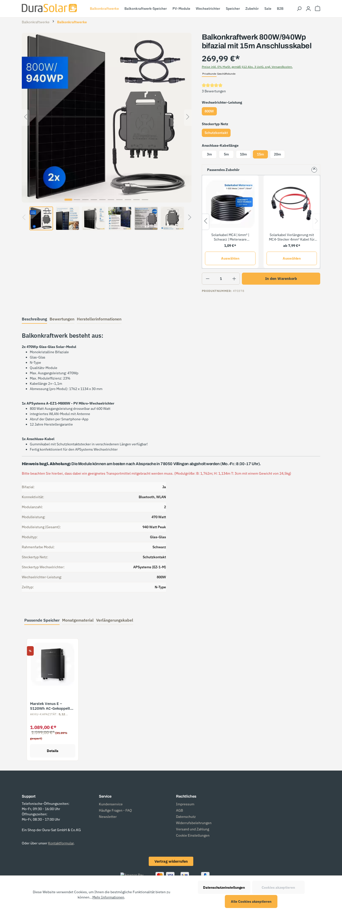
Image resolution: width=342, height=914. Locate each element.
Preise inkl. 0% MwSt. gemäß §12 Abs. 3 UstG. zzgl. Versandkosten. (247, 67)
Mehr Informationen (108, 897)
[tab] (34, 319)
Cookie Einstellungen (193, 835)
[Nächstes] (188, 117)
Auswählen (230, 258)
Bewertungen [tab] (62, 318)
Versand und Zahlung (192, 829)
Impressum (185, 804)
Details (52, 751)
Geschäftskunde (226, 73)
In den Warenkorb (281, 278)
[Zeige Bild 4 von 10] (94, 199)
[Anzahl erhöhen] (234, 278)
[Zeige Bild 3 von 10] (85, 199)
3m (209, 154)
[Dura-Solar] (49, 8)
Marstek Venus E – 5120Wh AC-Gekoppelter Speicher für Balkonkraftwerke (52, 706)
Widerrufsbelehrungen (194, 823)
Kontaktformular (61, 843)
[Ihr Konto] (308, 9)
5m (226, 154)
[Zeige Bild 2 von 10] (77, 199)
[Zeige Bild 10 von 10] (145, 199)
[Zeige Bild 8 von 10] (128, 199)
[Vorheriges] (25, 117)
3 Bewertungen (214, 91)
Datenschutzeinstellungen (224, 887)
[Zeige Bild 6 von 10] (111, 199)
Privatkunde (209, 73)
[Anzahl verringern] (207, 278)
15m (260, 154)
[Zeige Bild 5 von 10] (102, 199)
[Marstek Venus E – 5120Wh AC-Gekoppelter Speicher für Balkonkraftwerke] (52, 664)
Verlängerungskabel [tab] (114, 620)
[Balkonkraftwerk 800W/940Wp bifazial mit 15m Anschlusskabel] (107, 118)
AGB (179, 810)
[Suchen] (299, 9)
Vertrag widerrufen (171, 861)
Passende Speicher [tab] (42, 620)
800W (209, 111)
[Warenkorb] (317, 9)
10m (243, 154)
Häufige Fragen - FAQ (115, 810)
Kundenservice (111, 804)
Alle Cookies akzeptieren (251, 901)
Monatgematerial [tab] (78, 620)
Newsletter (108, 816)
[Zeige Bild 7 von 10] (119, 199)
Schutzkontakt (216, 132)
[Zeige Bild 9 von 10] (136, 199)
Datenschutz (186, 816)
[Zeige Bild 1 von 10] (68, 199)
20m (277, 154)
